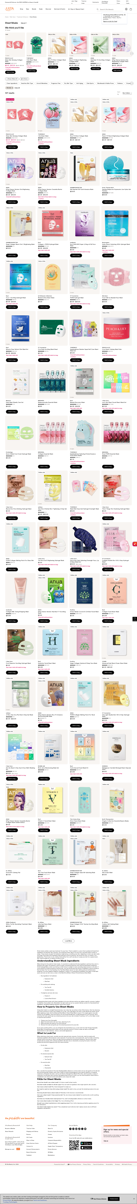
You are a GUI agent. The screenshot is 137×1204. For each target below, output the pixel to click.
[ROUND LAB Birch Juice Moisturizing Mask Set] (52, 751)
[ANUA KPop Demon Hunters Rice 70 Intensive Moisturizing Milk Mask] (52, 699)
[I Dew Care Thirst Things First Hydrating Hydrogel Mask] (116, 492)
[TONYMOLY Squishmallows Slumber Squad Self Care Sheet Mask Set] (84, 334)
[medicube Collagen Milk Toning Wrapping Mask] (20, 595)
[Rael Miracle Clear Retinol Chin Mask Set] (20, 333)
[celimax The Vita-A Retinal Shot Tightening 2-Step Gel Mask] (52, 493)
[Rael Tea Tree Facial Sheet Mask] (52, 856)
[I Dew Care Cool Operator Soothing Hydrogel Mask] (20, 646)
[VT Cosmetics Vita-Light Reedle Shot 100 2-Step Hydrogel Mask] (116, 699)
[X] (125, 14)
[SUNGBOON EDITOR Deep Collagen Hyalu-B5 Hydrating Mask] (84, 855)
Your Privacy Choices (99, 1198)
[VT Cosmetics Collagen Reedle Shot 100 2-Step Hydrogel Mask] (116, 544)
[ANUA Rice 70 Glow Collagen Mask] (58, 48)
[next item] (131, 53)
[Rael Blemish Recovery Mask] (84, 386)
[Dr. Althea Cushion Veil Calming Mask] (116, 907)
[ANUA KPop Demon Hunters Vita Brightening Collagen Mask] (122, 50)
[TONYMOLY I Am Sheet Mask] (36, 50)
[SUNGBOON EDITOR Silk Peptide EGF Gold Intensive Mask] (84, 171)
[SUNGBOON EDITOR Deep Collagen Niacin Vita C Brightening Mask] (20, 227)
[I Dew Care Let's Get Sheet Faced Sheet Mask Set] (116, 386)
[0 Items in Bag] (131, 9)
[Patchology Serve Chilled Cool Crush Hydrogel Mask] (20, 437)
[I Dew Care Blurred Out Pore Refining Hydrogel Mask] (20, 492)
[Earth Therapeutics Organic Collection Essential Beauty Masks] (116, 804)
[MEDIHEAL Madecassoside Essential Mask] (52, 385)
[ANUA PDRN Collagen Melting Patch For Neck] (84, 698)
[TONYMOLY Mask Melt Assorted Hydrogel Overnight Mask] (84, 493)
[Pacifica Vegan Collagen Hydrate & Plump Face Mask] (84, 646)
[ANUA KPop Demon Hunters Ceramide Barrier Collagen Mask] (52, 175)
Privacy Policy (7, 1200)
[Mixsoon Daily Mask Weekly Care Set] (20, 385)
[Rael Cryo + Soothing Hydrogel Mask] (20, 281)
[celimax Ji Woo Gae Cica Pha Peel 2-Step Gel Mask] (20, 698)
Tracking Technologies (10, 1202)
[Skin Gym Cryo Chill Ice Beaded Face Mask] (116, 281)
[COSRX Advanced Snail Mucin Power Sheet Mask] (116, 646)
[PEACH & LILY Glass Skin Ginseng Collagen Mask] (15, 51)
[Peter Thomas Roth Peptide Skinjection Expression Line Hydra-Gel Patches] (116, 173)
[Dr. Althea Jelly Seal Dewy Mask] (52, 907)
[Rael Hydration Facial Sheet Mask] (52, 647)
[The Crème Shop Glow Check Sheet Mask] (84, 805)
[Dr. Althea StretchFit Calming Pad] (20, 855)
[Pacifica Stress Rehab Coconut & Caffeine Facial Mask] (84, 595)
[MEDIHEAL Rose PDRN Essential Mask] (116, 437)
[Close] (134, 1199)
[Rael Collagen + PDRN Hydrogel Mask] (52, 228)
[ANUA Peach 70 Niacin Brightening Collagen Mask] (79, 49)
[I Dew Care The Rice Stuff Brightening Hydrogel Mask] (52, 543)
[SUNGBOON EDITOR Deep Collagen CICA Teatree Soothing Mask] (84, 906)
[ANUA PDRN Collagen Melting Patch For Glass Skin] (20, 543)
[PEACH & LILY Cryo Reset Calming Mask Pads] (116, 333)
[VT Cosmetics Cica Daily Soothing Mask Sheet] (52, 333)
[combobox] (127, 93)
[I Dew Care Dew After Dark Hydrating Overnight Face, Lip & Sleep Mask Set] (84, 544)
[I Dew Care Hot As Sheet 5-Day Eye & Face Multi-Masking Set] (20, 753)
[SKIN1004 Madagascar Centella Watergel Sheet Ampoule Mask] (116, 752)
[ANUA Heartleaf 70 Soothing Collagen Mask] (100, 49)
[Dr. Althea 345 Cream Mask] (116, 855)
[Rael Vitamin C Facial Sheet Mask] (52, 805)
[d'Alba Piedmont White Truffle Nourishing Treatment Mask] (20, 906)
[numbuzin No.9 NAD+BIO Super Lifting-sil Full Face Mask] (84, 229)
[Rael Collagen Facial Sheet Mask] (116, 595)
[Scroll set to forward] (131, 83)
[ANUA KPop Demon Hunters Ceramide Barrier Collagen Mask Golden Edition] (20, 805)
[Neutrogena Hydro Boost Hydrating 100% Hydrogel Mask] (116, 229)
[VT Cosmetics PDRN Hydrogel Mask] (84, 281)
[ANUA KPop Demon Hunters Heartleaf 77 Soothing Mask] (52, 595)
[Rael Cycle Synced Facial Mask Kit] (84, 752)
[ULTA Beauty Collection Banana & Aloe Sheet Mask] (52, 281)
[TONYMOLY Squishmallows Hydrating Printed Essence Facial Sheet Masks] (84, 440)
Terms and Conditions (40, 1200)
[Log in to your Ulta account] (126, 9)
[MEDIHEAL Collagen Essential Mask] (52, 437)
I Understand (114, 1198)
